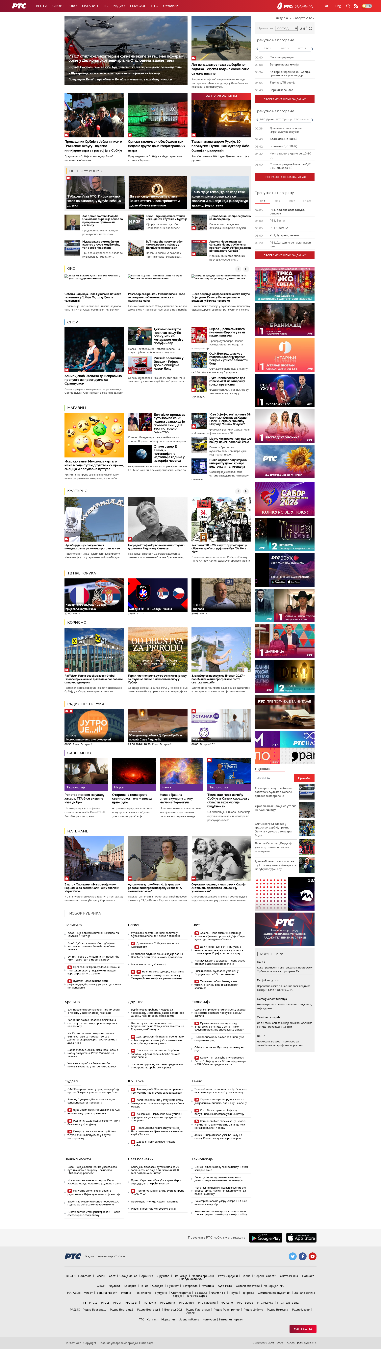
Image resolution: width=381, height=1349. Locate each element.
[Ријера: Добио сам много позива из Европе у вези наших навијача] (199, 335)
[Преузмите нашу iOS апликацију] (301, 1238)
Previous (257, 48)
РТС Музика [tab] (301, 119)
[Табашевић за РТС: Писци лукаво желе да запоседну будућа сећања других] (95, 192)
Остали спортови (248, 1286)
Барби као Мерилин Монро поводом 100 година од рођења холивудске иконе (93, 1203)
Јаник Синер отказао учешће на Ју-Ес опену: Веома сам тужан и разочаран (218, 1136)
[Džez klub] (285, 534)
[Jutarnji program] (285, 355)
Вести (41, 6)
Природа (248, 1292)
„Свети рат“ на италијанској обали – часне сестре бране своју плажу (93, 1213)
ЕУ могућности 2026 (190, 1279)
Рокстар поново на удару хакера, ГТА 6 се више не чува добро (84, 798)
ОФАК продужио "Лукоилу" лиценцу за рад (218, 1049)
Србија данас (128, 1276)
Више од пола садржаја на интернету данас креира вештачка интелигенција (228, 463)
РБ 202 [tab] (307, 201)
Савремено (79, 753)
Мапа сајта (303, 1329)
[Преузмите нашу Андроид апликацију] (265, 1238)
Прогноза (265, 28)
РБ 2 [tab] (277, 201)
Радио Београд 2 (121, 1309)
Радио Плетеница (198, 1309)
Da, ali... (262, 962)
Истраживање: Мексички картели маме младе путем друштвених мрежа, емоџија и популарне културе (94, 465)
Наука (233, 1292)
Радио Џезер (301, 1309)
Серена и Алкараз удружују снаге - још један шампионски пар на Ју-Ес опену (220, 1101)
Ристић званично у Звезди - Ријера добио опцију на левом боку (168, 363)
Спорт (58, 6)
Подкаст (308, 1276)
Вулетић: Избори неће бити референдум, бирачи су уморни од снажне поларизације (94, 984)
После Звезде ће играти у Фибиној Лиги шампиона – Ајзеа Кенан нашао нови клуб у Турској (157, 1131)
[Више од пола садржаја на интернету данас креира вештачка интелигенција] (199, 466)
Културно (77, 490)
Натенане (77, 831)
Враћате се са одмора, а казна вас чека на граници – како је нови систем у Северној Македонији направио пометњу (157, 975)
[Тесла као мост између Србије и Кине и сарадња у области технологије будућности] (229, 774)
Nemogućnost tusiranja (272, 999)
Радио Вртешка (277, 1309)
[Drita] (285, 676)
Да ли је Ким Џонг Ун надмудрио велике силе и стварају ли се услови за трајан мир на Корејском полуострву (218, 950)
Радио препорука (85, 704)
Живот (88, 1292)
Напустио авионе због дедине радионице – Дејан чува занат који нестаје (93, 1192)
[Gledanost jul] (285, 461)
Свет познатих (140, 1159)
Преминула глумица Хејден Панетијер (154, 1201)
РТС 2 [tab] (285, 48)
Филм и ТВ (218, 1292)
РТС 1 (93, 1302)
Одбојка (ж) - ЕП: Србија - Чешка (150, 609)
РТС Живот (186, 1302)
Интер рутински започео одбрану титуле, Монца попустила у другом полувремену (91, 1135)
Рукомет (173, 1286)
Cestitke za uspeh (268, 1017)
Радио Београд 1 (94, 1309)
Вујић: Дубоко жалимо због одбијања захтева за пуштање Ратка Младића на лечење (91, 946)
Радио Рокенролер (227, 1309)
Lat (325, 6)
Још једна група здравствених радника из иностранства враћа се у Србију (157, 1066)
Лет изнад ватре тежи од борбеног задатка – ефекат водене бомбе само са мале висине (220, 69)
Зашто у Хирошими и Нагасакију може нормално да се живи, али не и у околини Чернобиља (91, 888)
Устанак (198, 739)
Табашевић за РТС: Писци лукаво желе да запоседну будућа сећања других (94, 200)
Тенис (196, 1081)
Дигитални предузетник (274, 1292)
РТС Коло (226, 1302)
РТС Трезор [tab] (284, 119)
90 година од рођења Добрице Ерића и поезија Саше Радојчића (155, 735)
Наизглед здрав (196, 1295)
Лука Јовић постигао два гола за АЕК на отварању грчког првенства (227, 381)
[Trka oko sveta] (285, 284)
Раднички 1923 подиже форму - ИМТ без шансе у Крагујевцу (93, 1122)
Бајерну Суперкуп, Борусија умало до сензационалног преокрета (91, 1101)
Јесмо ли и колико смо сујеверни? (88, 737)
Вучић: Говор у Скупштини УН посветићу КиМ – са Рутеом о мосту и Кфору (93, 958)
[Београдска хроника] (285, 426)
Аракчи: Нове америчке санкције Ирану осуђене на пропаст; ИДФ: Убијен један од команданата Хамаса (230, 246)
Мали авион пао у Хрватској (148, 964)
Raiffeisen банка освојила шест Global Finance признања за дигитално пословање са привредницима (93, 679)
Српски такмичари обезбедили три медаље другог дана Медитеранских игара (156, 145)
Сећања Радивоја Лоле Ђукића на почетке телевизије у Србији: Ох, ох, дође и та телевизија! (92, 297)
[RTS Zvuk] (285, 570)
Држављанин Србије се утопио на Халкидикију (230, 217)
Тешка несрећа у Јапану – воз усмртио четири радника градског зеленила (216, 985)
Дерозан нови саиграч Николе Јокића (153, 1143)
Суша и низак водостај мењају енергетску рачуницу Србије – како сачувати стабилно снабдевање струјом (219, 1026)
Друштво (135, 1001)
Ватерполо (190, 1286)
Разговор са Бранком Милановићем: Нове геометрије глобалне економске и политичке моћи (156, 297)
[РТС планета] (295, 6)
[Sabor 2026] (285, 499)
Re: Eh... (262, 1036)
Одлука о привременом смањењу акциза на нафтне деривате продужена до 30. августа (219, 1012)
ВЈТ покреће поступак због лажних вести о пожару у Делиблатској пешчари (164, 244)
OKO (73, 6)
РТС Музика (265, 1302)
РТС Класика (207, 1302)
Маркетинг (168, 1319)
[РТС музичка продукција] (285, 894)
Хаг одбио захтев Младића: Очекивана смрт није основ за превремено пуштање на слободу (102, 220)
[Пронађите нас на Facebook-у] (303, 1256)
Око (71, 268)
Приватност (72, 1343)
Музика (126, 1292)
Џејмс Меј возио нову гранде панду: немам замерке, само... (230, 440)
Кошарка (136, 1081)
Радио (119, 6)
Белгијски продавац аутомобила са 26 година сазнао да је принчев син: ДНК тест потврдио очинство (169, 423)
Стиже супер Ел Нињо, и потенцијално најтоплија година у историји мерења (169, 453)
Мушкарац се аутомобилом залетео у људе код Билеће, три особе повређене (101, 244)
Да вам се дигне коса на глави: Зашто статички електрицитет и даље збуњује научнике (155, 200)
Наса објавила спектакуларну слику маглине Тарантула (176, 798)
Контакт (152, 1319)
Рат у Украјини (228, 1276)
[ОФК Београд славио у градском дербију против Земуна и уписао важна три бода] (199, 360)
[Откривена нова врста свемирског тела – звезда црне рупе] (134, 774)
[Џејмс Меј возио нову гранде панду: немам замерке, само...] (199, 445)
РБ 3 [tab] (292, 201)
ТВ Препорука (81, 573)
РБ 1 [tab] (262, 201)
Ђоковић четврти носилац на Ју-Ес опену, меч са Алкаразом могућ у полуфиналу (168, 336)
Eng (338, 6)
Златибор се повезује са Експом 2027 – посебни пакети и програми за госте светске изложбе (218, 679)
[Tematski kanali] (285, 747)
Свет (195, 924)
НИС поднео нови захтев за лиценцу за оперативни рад (219, 1038)
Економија (200, 1001)
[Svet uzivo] (285, 390)
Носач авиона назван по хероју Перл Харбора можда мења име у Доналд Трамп (94, 1182)
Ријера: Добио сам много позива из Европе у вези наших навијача (227, 332)
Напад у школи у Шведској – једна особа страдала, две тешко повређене (219, 962)
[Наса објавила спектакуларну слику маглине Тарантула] (181, 774)
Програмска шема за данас (285, 99)
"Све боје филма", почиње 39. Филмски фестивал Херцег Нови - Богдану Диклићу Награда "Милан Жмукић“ (230, 419)
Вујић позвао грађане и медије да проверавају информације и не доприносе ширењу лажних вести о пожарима (157, 1012)
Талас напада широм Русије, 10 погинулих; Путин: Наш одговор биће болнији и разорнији (220, 145)
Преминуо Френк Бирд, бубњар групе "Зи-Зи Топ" (157, 1192)
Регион (134, 924)
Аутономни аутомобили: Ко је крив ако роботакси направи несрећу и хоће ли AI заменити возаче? (155, 888)
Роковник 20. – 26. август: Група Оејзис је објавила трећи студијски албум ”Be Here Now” (219, 548)
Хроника (72, 1001)
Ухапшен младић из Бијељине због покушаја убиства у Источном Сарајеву (91, 1065)
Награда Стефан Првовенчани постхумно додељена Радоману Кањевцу (156, 546)
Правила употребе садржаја (117, 1343)
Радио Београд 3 (148, 1309)
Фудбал (71, 1081)
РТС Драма (167, 1302)
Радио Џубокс (253, 1309)
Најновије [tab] (262, 769)
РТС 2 (105, 1302)
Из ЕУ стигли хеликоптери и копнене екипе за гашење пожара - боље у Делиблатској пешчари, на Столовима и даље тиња (125, 58)
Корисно (76, 622)
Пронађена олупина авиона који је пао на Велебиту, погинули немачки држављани (157, 955)
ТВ (105, 6)
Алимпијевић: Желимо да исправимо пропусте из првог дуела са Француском (93, 379)
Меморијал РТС (274, 1286)
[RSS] (356, 6)
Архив (190, 1312)
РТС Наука (148, 1302)
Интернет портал (230, 1319)
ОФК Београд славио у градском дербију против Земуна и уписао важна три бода (228, 358)
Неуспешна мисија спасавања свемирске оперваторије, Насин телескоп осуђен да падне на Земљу (220, 1191)
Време (246, 1276)
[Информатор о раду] (285, 929)
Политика (73, 924)
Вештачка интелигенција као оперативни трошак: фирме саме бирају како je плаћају (220, 1213)
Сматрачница (289, 1276)
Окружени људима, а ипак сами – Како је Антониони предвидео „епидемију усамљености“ (218, 888)
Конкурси (209, 1319)
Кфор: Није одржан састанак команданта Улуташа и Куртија (166, 217)
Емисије (138, 6)
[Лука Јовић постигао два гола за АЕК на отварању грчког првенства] (199, 384)
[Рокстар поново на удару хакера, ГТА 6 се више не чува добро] (86, 774)
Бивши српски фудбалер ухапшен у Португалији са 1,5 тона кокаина (216, 972)
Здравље (201, 1292)
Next (312, 48)
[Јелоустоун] (285, 605)
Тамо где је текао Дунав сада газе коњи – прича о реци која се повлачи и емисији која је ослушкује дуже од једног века (220, 198)
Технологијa (202, 1159)
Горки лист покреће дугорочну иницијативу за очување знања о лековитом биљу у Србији (157, 679)
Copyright (89, 1343)
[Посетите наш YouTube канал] (313, 1256)
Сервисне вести (265, 1276)
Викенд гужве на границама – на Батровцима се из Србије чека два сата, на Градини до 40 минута (157, 1026)
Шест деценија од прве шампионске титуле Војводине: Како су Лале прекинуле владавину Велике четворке (220, 297)
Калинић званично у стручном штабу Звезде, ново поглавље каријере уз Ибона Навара (157, 1103)
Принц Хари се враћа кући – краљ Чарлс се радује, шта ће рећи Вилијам (156, 1182)
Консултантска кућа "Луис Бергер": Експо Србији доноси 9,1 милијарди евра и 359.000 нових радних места (220, 1061)
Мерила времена (202, 1276)
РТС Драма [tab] (267, 119)
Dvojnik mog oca (268, 980)
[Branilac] (285, 319)
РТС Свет (131, 1302)
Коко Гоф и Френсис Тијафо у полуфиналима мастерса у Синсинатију (219, 1112)
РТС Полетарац (287, 1302)
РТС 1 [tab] (267, 48)
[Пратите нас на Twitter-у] (293, 1256)
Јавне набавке (189, 1319)
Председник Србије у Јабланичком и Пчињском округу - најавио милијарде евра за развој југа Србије (93, 145)
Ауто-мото (225, 1286)
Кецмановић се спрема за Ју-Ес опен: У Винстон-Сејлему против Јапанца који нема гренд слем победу (220, 1124)
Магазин (90, 6)
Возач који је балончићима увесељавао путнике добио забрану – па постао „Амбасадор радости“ (92, 1170)
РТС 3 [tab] (302, 48)
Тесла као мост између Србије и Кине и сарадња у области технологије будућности (228, 800)
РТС (154, 6)
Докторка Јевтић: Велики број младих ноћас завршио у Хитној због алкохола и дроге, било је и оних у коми (157, 1040)
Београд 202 (173, 1309)
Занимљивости (77, 1159)
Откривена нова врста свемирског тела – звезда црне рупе (132, 798)
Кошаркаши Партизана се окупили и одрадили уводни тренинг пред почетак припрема (156, 1117)
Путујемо (161, 1292)
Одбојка (157, 1286)
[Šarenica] (285, 641)
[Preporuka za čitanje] (285, 712)
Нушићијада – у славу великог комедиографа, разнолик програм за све (92, 546)
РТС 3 (117, 1302)
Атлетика (208, 1286)
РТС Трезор (245, 1302)
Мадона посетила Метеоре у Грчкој (153, 1208)
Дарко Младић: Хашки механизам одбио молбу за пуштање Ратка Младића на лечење (92, 1053)
